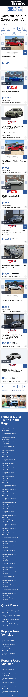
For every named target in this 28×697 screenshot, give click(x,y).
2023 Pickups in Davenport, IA (9, 520)
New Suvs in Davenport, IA (8, 641)
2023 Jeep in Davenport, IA (8, 507)
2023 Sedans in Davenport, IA (9, 542)
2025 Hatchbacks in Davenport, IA (10, 590)
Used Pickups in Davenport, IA (9, 674)
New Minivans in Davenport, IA (9, 654)
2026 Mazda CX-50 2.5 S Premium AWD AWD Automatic (12, 337)
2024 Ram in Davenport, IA (8, 577)
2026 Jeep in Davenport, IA (8, 442)
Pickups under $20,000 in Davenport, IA (11, 620)
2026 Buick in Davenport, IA (8, 460)
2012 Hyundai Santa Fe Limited (11, 197)
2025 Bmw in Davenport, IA (8, 551)
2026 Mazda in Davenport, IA (8, 438)
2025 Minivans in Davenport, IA (9, 594)
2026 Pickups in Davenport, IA (9, 434)
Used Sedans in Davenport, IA (9, 679)
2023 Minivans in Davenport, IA (9, 581)
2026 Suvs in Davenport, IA (8, 429)
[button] (2, 43)
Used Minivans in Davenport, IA (9, 687)
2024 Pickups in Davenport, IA (9, 486)
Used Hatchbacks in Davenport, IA (10, 692)
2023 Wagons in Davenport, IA (9, 499)
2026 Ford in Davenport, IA (8, 455)
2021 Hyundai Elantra (10, 91)
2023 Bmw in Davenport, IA (8, 564)
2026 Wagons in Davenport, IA (9, 490)
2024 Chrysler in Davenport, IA (9, 572)
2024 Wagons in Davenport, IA (9, 525)
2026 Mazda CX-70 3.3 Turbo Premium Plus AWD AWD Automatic (13, 232)
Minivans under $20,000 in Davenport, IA (11, 624)
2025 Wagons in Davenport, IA (9, 529)
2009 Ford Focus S (9, 57)
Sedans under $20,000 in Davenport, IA (11, 616)
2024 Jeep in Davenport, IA (8, 533)
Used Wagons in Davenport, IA (9, 683)
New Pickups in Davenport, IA (8, 645)
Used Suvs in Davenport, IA (8, 670)
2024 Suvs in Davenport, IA (8, 477)
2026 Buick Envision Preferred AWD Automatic (14, 266)
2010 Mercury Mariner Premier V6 (14, 162)
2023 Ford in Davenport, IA (8, 473)
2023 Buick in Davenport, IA (8, 568)
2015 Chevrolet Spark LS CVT (14, 300)
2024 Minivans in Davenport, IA (9, 555)
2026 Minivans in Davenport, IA (9, 516)
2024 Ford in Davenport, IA (8, 481)
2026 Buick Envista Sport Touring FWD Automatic (12, 371)
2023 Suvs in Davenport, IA (8, 468)
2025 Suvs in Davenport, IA (8, 451)
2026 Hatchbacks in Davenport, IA (10, 538)
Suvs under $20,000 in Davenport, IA (10, 611)
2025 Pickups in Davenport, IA (9, 503)
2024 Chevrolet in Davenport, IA (9, 585)
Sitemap (14, 695)
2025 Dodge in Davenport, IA (8, 559)
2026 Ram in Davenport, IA (8, 447)
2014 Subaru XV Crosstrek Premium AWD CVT (12, 127)
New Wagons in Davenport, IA (9, 649)
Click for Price (9, 133)
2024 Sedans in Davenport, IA (9, 598)
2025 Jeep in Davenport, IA (8, 464)
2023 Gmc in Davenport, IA (8, 546)
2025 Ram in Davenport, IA (8, 494)
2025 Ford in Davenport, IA (8, 512)
